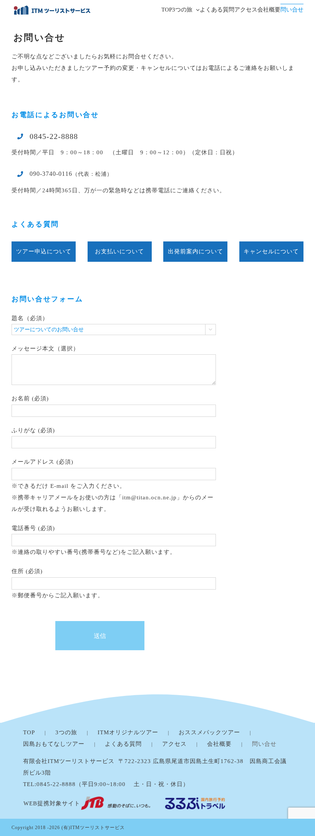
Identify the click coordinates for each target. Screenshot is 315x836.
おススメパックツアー (209, 732)
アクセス (174, 744)
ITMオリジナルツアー (128, 732)
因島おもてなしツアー (54, 744)
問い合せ (264, 744)
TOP (29, 732)
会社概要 (219, 744)
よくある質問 (123, 744)
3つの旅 (66, 732)
